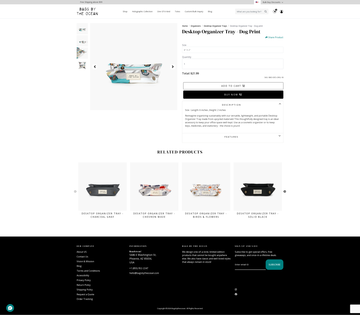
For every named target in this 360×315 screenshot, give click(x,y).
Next (284, 191)
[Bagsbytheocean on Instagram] (236, 290)
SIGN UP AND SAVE (246, 246)
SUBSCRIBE (274, 264)
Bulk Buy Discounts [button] (272, 2)
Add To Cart (231, 85)
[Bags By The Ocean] (87, 11)
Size (184, 45)
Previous (75, 191)
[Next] (173, 66)
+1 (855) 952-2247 (138, 268)
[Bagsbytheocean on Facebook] (236, 295)
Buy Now (231, 94)
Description (231, 104)
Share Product (275, 37)
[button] (10, 308)
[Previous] (95, 66)
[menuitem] (125, 11)
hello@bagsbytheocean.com (144, 273)
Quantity (186, 57)
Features (231, 136)
